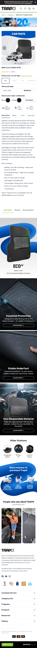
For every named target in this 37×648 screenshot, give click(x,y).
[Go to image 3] (17, 63)
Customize (29, 100)
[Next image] (33, 48)
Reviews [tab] (17, 210)
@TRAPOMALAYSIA (18, 504)
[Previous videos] (4, 526)
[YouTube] (6, 576)
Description (6, 115)
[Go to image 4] (19, 63)
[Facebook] (3, 576)
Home (3, 15)
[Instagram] (10, 576)
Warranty (31, 115)
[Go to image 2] (16, 63)
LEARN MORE (18, 325)
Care (22, 115)
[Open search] (21, 9)
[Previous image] (4, 48)
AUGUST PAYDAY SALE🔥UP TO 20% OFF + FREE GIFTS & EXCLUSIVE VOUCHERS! (18, 2)
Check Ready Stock (26, 76)
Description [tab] (8, 210)
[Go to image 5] (20, 63)
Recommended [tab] (28, 210)
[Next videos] (33, 526)
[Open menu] (33, 9)
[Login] (25, 9)
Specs (14, 115)
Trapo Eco (11, 15)
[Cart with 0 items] (29, 9)
